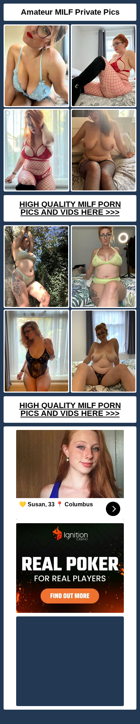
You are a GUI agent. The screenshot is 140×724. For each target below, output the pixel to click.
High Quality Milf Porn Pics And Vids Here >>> (70, 208)
